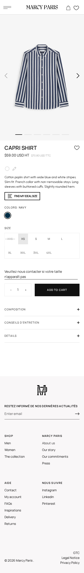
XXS (10, 239)
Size (7, 228)
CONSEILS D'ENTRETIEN (21, 322)
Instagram (49, 490)
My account (13, 497)
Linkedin (48, 497)
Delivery (10, 517)
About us (48, 443)
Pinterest (48, 503)
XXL (23, 253)
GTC (76, 553)
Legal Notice (71, 558)
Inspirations (12, 510)
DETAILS (10, 336)
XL (10, 253)
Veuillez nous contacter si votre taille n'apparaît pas (33, 274)
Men (7, 443)
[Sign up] (77, 414)
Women (9, 450)
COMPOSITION (15, 309)
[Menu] (7, 7)
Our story (48, 450)
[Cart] (68, 8)
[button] (6, 76)
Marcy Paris (24, 560)
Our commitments (55, 456)
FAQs (8, 503)
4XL (49, 253)
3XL (36, 253)
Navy (7, 215)
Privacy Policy (70, 562)
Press (46, 463)
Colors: (15, 207)
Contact (10, 490)
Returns (10, 523)
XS (23, 239)
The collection (14, 456)
